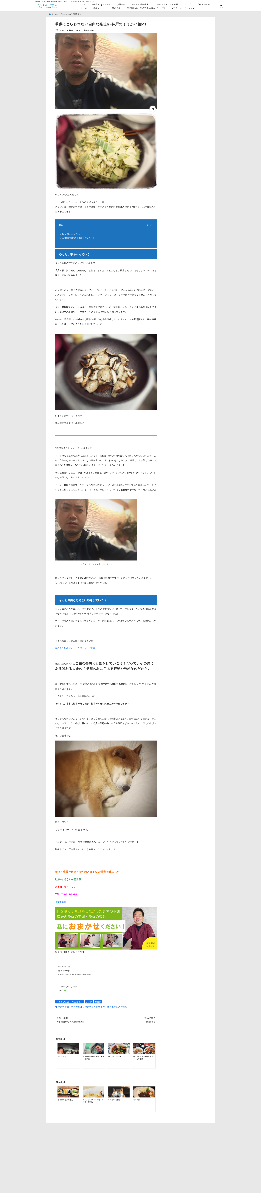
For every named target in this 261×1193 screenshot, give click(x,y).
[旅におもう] (68, 1051)
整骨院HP (62, 901)
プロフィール (203, 4)
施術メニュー (99, 8)
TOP (83, 4)
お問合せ (121, 4)
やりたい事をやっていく (70, 233)
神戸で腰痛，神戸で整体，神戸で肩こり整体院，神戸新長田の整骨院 (92, 1006)
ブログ (187, 4)
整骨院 (98, 1001)
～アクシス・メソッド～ (183, 8)
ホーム (84, 8)
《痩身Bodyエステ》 (101, 4)
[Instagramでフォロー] (60, 991)
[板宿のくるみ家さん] (68, 1094)
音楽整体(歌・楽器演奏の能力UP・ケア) (146, 8)
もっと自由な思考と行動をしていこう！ (77, 237)
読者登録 (116, 8)
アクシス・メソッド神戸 (166, 4)
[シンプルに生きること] (119, 1051)
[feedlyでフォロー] (65, 991)
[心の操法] (144, 1094)
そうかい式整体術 (140, 4)
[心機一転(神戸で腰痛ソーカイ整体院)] (93, 1051)
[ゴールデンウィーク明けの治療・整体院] (93, 1094)
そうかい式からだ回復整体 (69, 1001)
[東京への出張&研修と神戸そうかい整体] (144, 1051)
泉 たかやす (90, 30)
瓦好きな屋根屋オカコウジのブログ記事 (75, 648)
